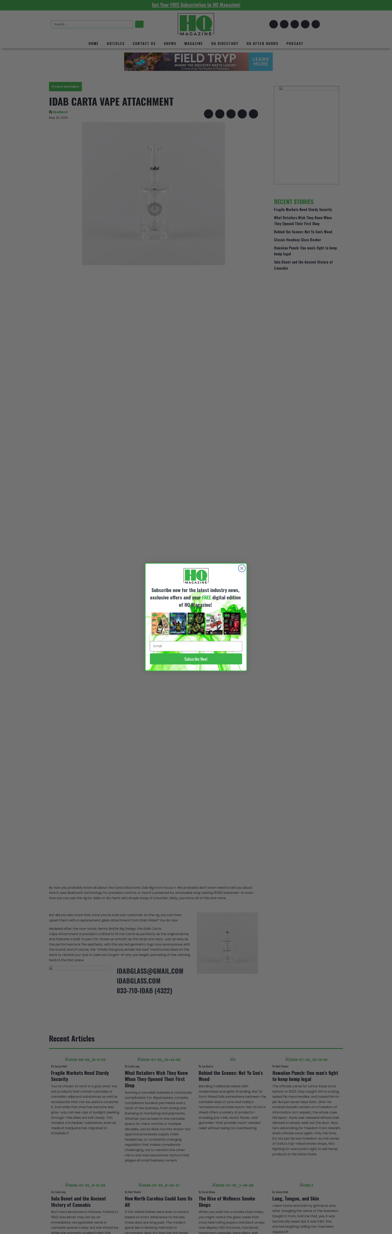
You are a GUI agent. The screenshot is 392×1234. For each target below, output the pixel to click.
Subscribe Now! (196, 659)
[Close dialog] (241, 568)
